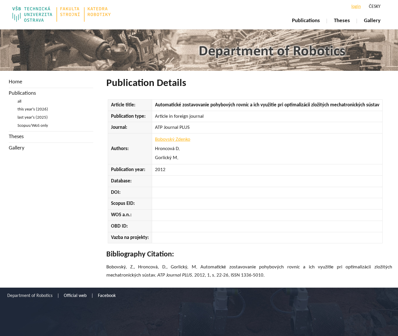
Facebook (107, 295)
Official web (75, 295)
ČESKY (375, 6)
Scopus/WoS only (32, 126)
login (356, 6)
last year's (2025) (32, 117)
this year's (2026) (32, 109)
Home (15, 82)
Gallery (372, 21)
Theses (342, 21)
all (19, 101)
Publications (306, 21)
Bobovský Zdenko (172, 139)
